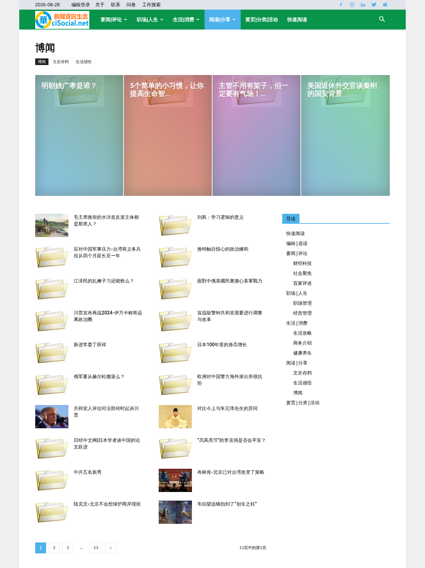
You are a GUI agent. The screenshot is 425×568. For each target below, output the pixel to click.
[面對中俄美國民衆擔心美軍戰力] (175, 289)
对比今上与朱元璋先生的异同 (227, 408)
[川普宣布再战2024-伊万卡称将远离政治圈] (51, 321)
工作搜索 (151, 4)
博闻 (42, 61)
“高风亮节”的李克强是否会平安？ (231, 440)
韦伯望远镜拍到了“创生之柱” (227, 504)
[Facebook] (341, 4)
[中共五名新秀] (51, 480)
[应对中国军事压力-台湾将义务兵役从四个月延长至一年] (51, 257)
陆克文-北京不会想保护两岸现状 (107, 504)
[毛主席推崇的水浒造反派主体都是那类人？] (51, 225)
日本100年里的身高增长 (222, 344)
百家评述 (302, 283)
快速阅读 (297, 19)
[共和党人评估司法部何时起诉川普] (51, 416)
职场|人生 (147, 19)
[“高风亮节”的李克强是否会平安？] (175, 448)
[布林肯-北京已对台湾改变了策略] (175, 480)
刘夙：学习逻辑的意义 (220, 217)
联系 (115, 4)
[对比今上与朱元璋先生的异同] (175, 416)
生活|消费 (183, 19)
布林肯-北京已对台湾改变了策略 (230, 472)
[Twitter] (374, 4)
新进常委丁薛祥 (90, 344)
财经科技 (302, 263)
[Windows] (385, 4)
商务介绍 (302, 343)
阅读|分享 (219, 19)
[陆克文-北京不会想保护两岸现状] (51, 512)
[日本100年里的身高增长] (175, 353)
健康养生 (302, 353)
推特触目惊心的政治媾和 (222, 249)
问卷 (131, 4)
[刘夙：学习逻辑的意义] (175, 225)
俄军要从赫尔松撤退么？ (99, 376)
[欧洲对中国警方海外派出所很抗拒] (175, 384)
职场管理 (302, 303)
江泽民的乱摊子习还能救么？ (104, 281)
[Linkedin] (363, 4)
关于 (100, 4)
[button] (382, 20)
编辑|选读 (296, 243)
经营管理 (302, 313)
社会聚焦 (302, 273)
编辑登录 (80, 4)
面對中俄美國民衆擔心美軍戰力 (229, 281)
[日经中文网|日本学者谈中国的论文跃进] (51, 448)
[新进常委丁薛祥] (51, 353)
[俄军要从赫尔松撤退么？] (51, 384)
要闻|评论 (111, 19)
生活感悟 (84, 61)
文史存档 (61, 61)
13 (96, 547)
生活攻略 (302, 333)
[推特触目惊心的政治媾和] (175, 257)
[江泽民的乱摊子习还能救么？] (51, 289)
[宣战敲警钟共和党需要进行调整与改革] (175, 321)
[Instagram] (352, 4)
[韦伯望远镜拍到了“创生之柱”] (175, 512)
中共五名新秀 (88, 472)
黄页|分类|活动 (261, 19)
